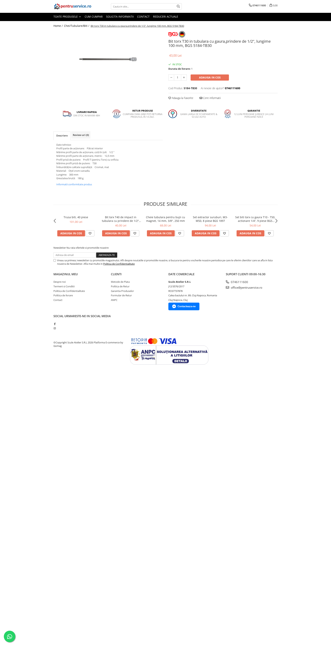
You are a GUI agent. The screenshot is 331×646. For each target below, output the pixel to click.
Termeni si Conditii (64, 286)
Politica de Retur (120, 286)
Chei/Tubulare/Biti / (77, 26)
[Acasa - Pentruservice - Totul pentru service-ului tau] (72, 6)
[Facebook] (54, 324)
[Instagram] (54, 328)
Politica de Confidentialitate (119, 263)
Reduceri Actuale (165, 16)
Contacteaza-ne (187, 306)
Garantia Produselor (122, 291)
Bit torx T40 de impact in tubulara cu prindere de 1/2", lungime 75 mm (121, 219)
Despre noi (59, 281)
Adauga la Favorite (182, 98)
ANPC (114, 300)
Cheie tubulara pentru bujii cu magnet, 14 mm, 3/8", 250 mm (165, 219)
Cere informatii (211, 98)
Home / (58, 26)
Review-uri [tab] (81, 135)
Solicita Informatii (120, 16)
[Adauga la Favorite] (90, 233)
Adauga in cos (210, 77)
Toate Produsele (66, 16)
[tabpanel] (108, 59)
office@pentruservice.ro (246, 287)
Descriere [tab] (62, 135)
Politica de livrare (63, 295)
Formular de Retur (121, 295)
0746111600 (239, 282)
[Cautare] (178, 6)
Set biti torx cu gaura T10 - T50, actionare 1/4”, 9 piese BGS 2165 (255, 219)
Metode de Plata (120, 281)
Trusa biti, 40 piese (76, 217)
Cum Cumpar (94, 16)
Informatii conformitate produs (74, 184)
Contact (143, 16)
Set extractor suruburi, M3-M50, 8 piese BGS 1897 (210, 219)
